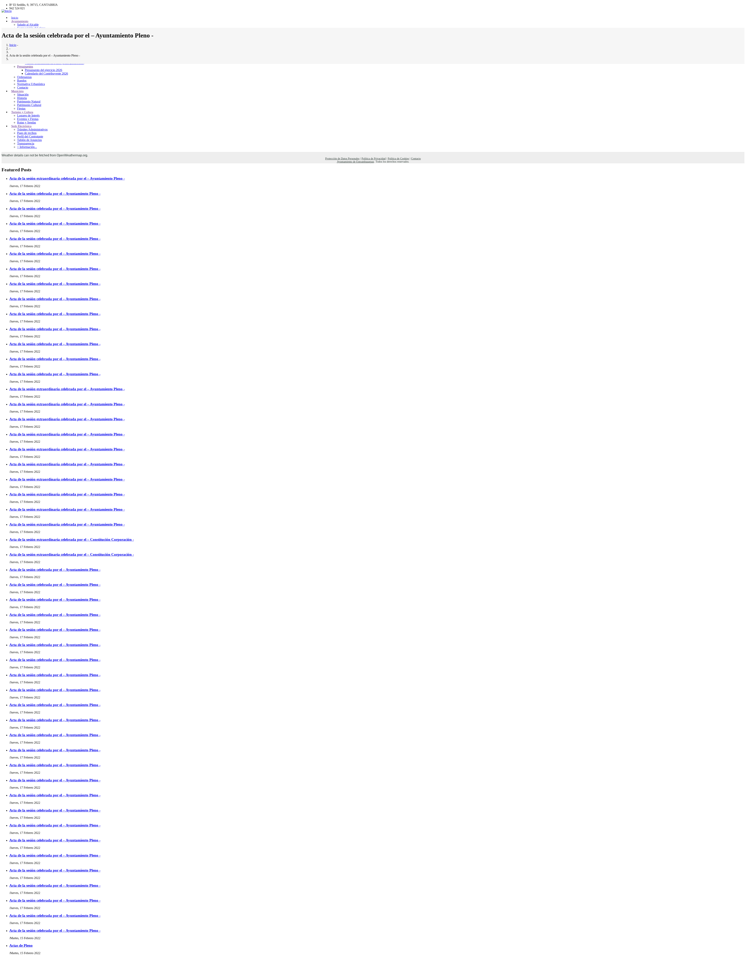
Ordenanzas (24, 77)
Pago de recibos (27, 133)
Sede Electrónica (21, 126)
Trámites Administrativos (32, 129)
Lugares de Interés (28, 115)
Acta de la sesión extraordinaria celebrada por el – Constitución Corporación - (71, 539)
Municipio (17, 91)
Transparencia (25, 143)
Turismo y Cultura (22, 112)
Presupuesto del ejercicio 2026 (43, 70)
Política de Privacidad (374, 158)
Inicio (12, 45)
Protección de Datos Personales (342, 158)
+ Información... (27, 147)
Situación (23, 94)
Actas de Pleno (21, 945)
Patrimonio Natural (28, 101)
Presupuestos (25, 66)
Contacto (416, 158)
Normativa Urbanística (31, 84)
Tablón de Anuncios (29, 140)
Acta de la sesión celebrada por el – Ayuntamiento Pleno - (54, 194)
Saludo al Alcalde (28, 24)
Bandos (21, 80)
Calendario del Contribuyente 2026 (46, 73)
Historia (22, 98)
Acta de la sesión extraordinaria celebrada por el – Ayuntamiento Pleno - (67, 178)
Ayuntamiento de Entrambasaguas (355, 161)
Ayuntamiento (19, 21)
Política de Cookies (398, 158)
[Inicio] (7, 11)
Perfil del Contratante (30, 136)
